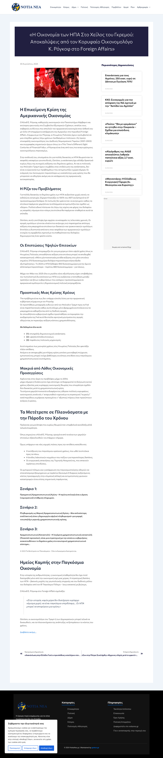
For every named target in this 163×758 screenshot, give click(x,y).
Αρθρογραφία (142, 7)
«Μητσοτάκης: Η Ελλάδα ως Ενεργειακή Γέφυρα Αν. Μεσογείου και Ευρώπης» (120, 181)
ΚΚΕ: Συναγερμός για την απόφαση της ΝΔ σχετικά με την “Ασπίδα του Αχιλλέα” (120, 102)
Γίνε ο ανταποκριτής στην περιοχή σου (129, 731)
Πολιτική (84, 7)
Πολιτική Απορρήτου (122, 722)
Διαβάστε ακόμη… (28, 632)
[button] (77, 7)
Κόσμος (66, 7)
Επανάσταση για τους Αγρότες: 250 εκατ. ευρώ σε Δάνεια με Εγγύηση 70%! (120, 78)
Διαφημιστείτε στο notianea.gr (125, 726)
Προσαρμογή (15, 748)
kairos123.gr (127, 247)
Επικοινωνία (118, 713)
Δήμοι (74, 7)
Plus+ (133, 7)
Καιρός (114, 247)
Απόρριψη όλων (30, 748)
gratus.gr (95, 747)
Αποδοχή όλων (46, 748)
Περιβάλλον (116, 7)
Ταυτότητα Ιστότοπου (122, 709)
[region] (31, 736)
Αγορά (125, 7)
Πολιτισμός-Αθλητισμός (99, 7)
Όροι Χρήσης (119, 718)
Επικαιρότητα (55, 7)
